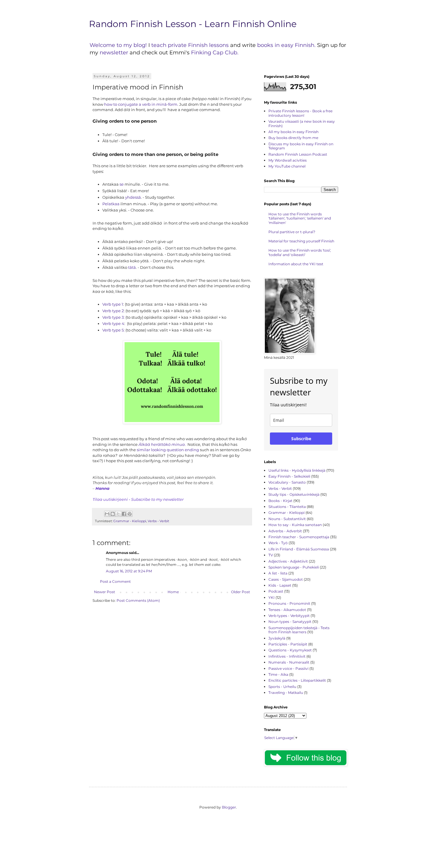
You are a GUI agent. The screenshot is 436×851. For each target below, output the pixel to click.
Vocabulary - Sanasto (287, 482)
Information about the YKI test (295, 264)
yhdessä (133, 197)
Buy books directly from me (293, 137)
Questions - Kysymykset (290, 650)
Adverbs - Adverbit (285, 531)
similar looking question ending (168, 449)
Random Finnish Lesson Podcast (297, 154)
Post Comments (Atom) (138, 600)
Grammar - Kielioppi (129, 521)
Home (173, 592)
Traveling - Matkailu (285, 692)
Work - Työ (278, 543)
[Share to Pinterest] (130, 514)
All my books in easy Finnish (293, 132)
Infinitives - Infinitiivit (286, 656)
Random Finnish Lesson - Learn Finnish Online (193, 23)
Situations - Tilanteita (287, 506)
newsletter (115, 52)
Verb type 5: (113, 330)
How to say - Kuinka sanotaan (295, 524)
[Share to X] (118, 514)
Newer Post (104, 592)
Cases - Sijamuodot (285, 579)
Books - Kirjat (280, 500)
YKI (271, 597)
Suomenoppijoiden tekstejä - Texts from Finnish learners (299, 630)
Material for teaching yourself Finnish (301, 241)
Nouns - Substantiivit (287, 519)
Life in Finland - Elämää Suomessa (298, 549)
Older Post (240, 592)
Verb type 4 (113, 323)
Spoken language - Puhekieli (293, 567)
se (122, 184)
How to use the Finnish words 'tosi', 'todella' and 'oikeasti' (299, 252)
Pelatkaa (111, 203)
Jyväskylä (276, 638)
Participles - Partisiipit (287, 644)
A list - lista (277, 573)
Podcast (275, 591)
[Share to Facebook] (124, 514)
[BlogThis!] (113, 514)
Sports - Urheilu (282, 686)
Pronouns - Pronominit (289, 603)
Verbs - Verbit (158, 521)
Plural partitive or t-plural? (291, 232)
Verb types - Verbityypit (289, 615)
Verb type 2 (113, 310)
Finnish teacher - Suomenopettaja (298, 537)
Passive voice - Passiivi (288, 668)
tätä (131, 267)
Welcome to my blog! (118, 45)
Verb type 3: (113, 317)
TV (270, 555)
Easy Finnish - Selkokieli (289, 476)
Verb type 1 (112, 304)
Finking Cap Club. (214, 52)
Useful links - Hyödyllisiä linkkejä (296, 470)
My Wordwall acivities (287, 160)
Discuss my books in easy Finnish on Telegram (300, 146)
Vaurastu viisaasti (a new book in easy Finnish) (301, 123)
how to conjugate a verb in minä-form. (141, 104)
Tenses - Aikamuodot (287, 609)
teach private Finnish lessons (190, 45)
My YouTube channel (286, 166)
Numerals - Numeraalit (288, 662)
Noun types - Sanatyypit (289, 621)
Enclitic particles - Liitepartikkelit (297, 680)
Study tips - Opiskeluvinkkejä (293, 494)
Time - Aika (278, 674)
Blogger (229, 807)
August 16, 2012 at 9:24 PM (129, 571)
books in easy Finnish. (286, 45)
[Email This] (107, 514)
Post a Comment (115, 581)
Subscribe (301, 438)
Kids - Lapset (279, 585)
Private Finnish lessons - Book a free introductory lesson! (300, 113)
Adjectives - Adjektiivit (288, 561)
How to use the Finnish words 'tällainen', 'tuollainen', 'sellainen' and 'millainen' (299, 218)
